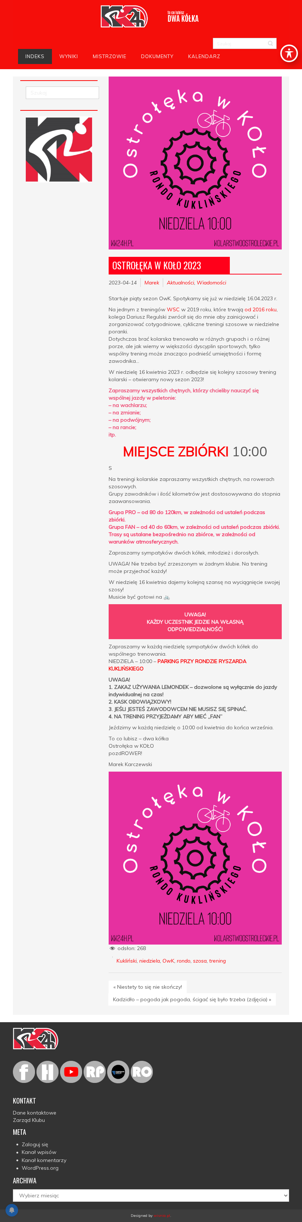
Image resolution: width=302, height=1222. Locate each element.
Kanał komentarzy (44, 1160)
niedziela (149, 960)
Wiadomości (211, 282)
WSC (173, 309)
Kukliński (126, 960)
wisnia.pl (162, 1215)
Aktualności (180, 282)
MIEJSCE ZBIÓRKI (176, 451)
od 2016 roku (261, 309)
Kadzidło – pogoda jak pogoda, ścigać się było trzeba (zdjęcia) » (192, 999)
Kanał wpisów (39, 1152)
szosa (200, 960)
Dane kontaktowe (34, 1112)
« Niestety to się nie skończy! (147, 987)
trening (217, 960)
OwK (168, 960)
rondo (183, 960)
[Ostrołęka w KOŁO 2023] (195, 163)
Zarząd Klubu (29, 1120)
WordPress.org (40, 1168)
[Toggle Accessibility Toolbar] (289, 53)
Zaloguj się (35, 1144)
